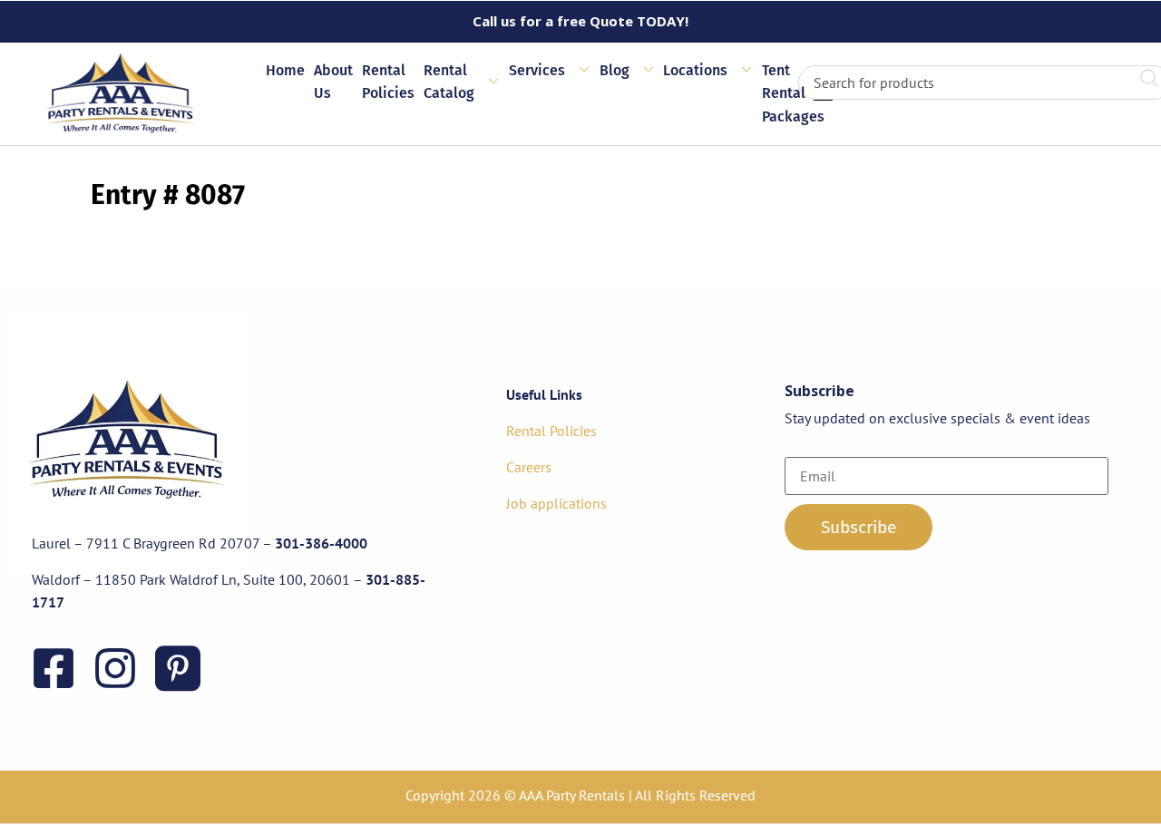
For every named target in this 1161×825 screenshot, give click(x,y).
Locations (695, 70)
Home (285, 70)
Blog (614, 70)
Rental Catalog (449, 82)
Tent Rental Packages (793, 93)
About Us (333, 82)
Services (537, 70)
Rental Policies (388, 82)
